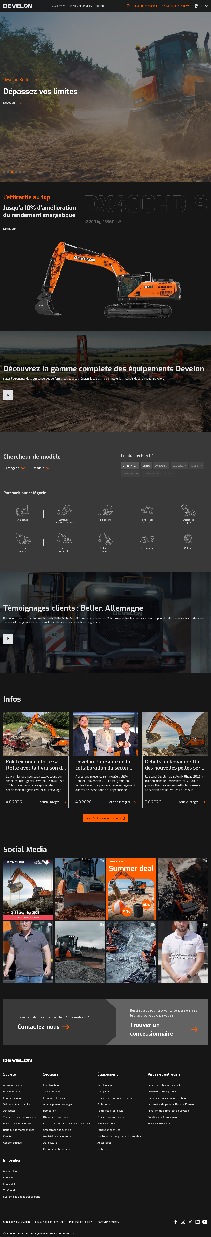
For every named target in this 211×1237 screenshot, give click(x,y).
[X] (190, 1222)
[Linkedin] (197, 1222)
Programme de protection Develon (168, 1110)
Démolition (49, 1110)
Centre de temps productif (163, 1091)
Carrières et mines (54, 1098)
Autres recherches (108, 1222)
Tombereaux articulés (110, 1110)
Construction (51, 1085)
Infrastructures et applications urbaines (66, 1123)
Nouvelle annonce (13, 1091)
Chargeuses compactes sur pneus (117, 1098)
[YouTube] (205, 1222)
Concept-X (9, 1177)
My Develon (10, 1171)
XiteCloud (9, 1190)
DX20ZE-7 (161, 465)
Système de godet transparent (21, 1196)
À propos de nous (13, 1085)
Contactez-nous (12, 1098)
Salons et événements (16, 1104)
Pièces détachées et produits (164, 1085)
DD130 (146, 465)
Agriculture (50, 1142)
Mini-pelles (103, 1091)
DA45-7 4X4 (130, 465)
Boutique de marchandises (18, 1130)
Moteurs (102, 1149)
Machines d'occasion (159, 1123)
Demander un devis (178, 6)
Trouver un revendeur (144, 6)
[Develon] (17, 6)
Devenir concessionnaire (17, 1123)
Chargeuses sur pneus (110, 1117)
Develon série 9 (106, 1085)
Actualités (9, 1110)
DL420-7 (169, 473)
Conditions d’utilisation (16, 1222)
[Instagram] (183, 1222)
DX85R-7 (196, 465)
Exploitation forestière (56, 1149)
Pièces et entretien (164, 1074)
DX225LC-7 (179, 465)
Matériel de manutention (57, 1136)
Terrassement (51, 1091)
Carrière (8, 1136)
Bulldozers (103, 1104)
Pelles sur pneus (107, 1123)
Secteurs (50, 1074)
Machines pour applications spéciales (119, 1136)
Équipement (59, 6)
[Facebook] (176, 1222)
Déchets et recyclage (55, 1117)
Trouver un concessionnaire (19, 1117)
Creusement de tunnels (57, 1130)
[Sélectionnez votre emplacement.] (196, 6)
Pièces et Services (81, 6)
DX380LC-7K (151, 473)
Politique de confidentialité (49, 1222)
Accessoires (104, 1142)
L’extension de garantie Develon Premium (172, 1104)
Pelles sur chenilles (108, 1130)
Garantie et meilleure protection (167, 1098)
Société (100, 6)
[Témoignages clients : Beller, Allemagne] (8, 639)
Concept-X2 (10, 1184)
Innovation (12, 1160)
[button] (4, 172)
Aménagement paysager (57, 1104)
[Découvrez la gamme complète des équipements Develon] (8, 395)
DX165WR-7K (130, 473)
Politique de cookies (81, 1222)
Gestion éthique (12, 1142)
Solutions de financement (163, 1117)
